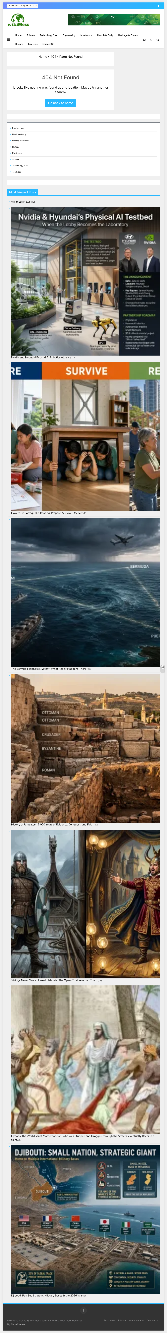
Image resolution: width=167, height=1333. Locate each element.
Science (30, 35)
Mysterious (86, 35)
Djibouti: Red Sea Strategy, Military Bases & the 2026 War (47, 1295)
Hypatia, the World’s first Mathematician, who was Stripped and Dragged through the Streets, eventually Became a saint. (82, 1138)
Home (18, 35)
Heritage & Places (128, 35)
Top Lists (33, 44)
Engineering (69, 35)
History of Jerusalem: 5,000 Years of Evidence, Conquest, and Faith (52, 824)
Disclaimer (109, 1320)
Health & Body (105, 35)
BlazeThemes (18, 1324)
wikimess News (20, 202)
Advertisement (136, 1320)
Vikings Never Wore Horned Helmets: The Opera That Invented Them (54, 980)
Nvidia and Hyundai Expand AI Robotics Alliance (41, 357)
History (19, 44)
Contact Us (48, 44)
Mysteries (17, 153)
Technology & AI (49, 35)
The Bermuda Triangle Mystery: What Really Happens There (48, 669)
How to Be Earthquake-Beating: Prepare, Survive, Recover (47, 513)
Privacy (122, 1320)
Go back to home (60, 103)
